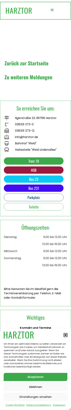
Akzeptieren (35, 377)
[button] (65, 335)
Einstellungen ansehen (35, 397)
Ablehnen (35, 387)
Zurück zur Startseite (26, 63)
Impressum (59, 405)
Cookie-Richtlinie (15, 405)
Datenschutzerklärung (38, 405)
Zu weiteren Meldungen (28, 77)
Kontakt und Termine (35, 328)
